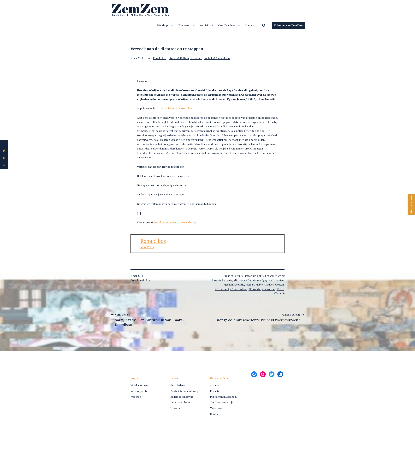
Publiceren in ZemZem (223, 396)
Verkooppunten (139, 391)
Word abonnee (139, 385)
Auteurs (214, 385)
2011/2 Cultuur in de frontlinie (174, 108)
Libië (260, 284)
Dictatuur (253, 280)
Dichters (240, 280)
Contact (250, 25)
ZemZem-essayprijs (221, 402)
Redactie (215, 391)
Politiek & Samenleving (217, 58)
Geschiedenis (177, 385)
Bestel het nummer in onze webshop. (175, 222)
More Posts (147, 247)
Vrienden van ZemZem (288, 25)
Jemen (250, 284)
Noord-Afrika (239, 289)
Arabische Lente (222, 280)
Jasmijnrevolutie (234, 284)
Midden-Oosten (274, 284)
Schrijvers (269, 289)
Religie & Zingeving (181, 396)
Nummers (183, 25)
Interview (278, 280)
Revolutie (255, 289)
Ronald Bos (159, 58)
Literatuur (196, 58)
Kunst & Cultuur (179, 58)
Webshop (162, 25)
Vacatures (216, 408)
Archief (203, 25)
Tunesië (280, 293)
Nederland (223, 289)
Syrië (281, 289)
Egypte (266, 280)
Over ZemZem (226, 25)
